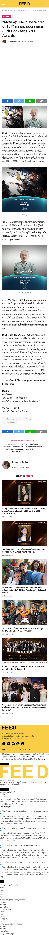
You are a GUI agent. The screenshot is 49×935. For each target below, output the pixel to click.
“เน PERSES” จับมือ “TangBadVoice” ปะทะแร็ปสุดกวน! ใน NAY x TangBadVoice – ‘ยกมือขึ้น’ (24, 630)
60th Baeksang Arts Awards (13, 419)
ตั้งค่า (43, 759)
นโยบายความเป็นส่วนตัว (33, 756)
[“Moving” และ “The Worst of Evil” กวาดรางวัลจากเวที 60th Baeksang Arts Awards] (24, 117)
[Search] (45, 3)
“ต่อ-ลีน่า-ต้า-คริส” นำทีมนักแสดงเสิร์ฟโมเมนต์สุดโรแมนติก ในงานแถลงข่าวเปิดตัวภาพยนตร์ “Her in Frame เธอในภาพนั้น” (24, 707)
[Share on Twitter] (19, 101)
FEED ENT (6, 17)
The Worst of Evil (9, 422)
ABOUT (5, 749)
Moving (28, 419)
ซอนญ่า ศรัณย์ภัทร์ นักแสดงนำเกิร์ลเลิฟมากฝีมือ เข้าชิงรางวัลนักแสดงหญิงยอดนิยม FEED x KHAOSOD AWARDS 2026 (23, 511)
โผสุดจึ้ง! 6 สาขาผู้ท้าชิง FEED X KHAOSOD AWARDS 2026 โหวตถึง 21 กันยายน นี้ (23, 668)
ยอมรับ (6, 764)
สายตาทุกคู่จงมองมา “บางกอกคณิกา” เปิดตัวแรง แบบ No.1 (35, 446)
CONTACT (12, 749)
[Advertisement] (24, 70)
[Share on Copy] (41, 101)
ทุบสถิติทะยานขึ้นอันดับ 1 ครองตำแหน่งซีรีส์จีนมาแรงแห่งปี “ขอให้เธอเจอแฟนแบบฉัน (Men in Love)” (13, 448)
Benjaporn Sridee (14, 41)
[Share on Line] (30, 101)
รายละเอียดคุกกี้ (5, 806)
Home (4, 10)
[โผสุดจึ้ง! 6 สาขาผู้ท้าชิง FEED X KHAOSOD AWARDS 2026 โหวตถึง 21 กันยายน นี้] (24, 651)
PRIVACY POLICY (24, 749)
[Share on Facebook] (7, 101)
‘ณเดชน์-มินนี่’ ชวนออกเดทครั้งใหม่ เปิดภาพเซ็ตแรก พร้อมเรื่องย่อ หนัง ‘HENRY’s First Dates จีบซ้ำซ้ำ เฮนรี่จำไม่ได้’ (24, 590)
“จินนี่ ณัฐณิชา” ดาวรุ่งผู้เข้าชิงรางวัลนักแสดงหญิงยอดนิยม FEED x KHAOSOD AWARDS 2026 (23, 551)
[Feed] (24, 4)
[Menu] (3, 3)
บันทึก (2, 881)
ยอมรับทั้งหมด (4, 789)
